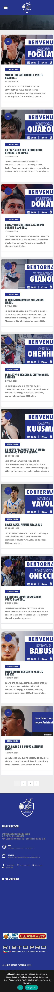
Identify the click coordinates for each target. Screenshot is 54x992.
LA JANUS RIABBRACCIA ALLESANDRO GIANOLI (24, 301)
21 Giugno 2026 (11, 603)
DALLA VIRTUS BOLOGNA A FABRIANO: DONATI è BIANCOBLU (25, 226)
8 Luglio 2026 (11, 306)
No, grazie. (31, 987)
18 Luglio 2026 (11, 156)
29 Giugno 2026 (12, 456)
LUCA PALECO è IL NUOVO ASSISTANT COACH (24, 747)
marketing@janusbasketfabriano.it (24, 857)
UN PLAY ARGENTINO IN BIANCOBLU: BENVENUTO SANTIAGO (23, 151)
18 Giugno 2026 (11, 678)
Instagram (24, 865)
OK (20, 987)
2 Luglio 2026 (11, 381)
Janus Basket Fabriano (15, 965)
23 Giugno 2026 (12, 528)
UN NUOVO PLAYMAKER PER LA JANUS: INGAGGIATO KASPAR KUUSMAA (25, 451)
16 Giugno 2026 (11, 753)
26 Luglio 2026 (11, 81)
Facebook (9, 865)
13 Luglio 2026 (11, 231)
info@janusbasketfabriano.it (21, 848)
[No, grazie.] (50, 981)
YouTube (9, 868)
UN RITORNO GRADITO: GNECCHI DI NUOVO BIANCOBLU (23, 598)
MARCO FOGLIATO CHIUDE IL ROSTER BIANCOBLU (24, 76)
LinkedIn (38, 865)
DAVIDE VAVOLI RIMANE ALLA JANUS (23, 524)
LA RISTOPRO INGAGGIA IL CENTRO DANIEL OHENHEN (27, 376)
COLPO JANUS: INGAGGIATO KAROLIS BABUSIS (24, 673)
